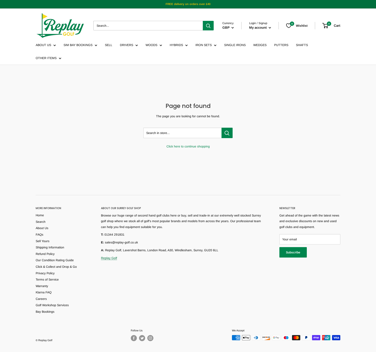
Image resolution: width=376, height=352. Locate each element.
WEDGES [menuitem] (260, 45)
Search (40, 221)
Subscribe (293, 252)
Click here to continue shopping (188, 146)
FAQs (39, 234)
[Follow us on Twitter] (142, 338)
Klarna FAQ (44, 292)
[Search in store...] (227, 133)
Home (40, 215)
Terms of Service (47, 279)
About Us (42, 228)
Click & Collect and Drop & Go (56, 266)
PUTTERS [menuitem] (281, 45)
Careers (41, 299)
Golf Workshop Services (52, 305)
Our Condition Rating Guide (55, 260)
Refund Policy (45, 254)
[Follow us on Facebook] (134, 338)
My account (258, 27)
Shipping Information (50, 247)
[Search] (208, 25)
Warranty (42, 286)
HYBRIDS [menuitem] (176, 45)
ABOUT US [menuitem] (43, 45)
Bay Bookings (45, 311)
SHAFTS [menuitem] (302, 45)
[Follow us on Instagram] (150, 338)
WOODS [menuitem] (151, 45)
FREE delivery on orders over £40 (188, 4)
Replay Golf (109, 258)
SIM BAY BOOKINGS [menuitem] (78, 45)
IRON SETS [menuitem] (203, 45)
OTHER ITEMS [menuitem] (46, 58)
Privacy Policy (45, 273)
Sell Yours (42, 241)
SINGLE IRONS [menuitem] (235, 45)
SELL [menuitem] (108, 45)
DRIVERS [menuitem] (126, 45)
